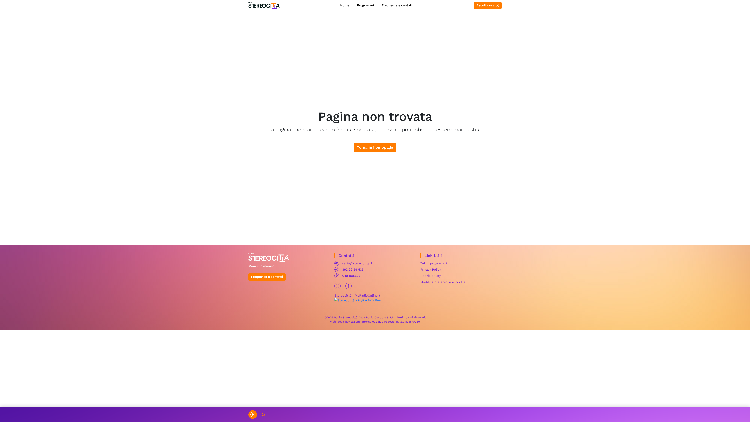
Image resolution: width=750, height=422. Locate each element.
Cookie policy (430, 276)
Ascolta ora (485, 5)
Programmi (365, 5)
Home (344, 5)
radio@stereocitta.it (357, 263)
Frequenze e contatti (397, 5)
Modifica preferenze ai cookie (442, 282)
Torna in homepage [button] (375, 147)
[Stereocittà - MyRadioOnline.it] (359, 300)
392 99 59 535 (352, 269)
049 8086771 (352, 276)
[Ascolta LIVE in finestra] (252, 414)
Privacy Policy (430, 269)
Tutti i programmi (433, 263)
